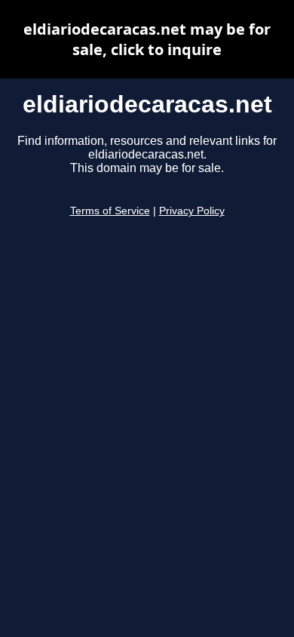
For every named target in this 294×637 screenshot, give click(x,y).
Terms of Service (110, 211)
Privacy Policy (192, 211)
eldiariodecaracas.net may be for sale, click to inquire (147, 39)
